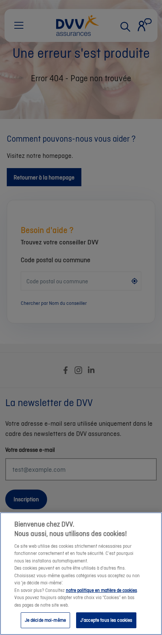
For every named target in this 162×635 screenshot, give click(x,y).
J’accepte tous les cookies (106, 620)
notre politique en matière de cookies (101, 590)
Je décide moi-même (45, 620)
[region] (81, 573)
